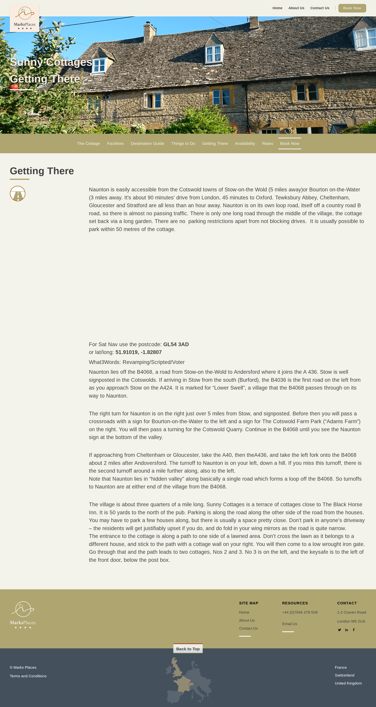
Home (278, 8)
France (341, 667)
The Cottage (88, 143)
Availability (245, 143)
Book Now (352, 8)
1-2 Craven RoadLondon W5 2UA (351, 616)
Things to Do (183, 143)
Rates (267, 143)
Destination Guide (147, 143)
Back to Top (188, 649)
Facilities (115, 143)
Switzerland (344, 675)
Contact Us (320, 8)
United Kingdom (348, 683)
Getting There (215, 143)
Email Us (289, 624)
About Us (296, 8)
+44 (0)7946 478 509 (300, 612)
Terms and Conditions (28, 676)
